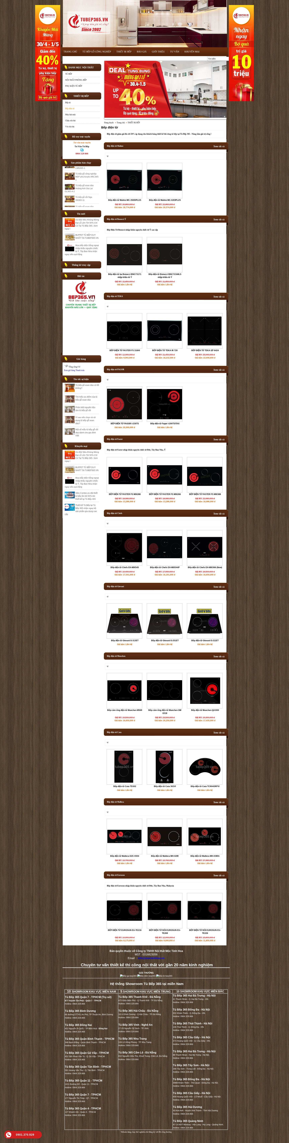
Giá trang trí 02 (82, 201)
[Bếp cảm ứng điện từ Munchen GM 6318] (164, 707)
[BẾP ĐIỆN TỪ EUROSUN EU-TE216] (124, 927)
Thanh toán (80, 370)
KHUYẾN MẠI (192, 51)
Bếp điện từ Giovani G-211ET (205, 640)
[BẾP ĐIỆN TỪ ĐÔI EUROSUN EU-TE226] (204, 927)
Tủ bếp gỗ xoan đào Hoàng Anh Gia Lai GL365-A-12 (84, 183)
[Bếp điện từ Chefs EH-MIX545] (124, 565)
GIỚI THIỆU (158, 51)
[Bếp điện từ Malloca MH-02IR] (164, 846)
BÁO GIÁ (142, 51)
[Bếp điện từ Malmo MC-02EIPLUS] (164, 197)
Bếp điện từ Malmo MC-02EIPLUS (165, 200)
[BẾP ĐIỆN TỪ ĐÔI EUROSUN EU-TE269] (164, 927)
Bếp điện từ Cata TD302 (124, 786)
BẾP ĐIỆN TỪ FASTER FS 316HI (125, 350)
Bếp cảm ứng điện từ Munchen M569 (124, 710)
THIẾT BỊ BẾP (123, 51)
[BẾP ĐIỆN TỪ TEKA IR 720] (164, 348)
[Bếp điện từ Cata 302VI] (164, 784)
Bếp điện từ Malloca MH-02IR (165, 856)
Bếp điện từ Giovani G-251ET (165, 640)
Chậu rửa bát (70, 120)
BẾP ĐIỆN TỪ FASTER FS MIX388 (205, 494)
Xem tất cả (218, 146)
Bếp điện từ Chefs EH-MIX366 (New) (205, 567)
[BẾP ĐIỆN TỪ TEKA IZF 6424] (204, 348)
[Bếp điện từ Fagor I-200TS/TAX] (164, 418)
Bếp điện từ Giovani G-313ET (124, 640)
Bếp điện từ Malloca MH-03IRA (205, 856)
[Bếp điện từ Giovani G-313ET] (124, 633)
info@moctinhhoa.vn (151, 958)
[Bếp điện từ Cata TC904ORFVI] (204, 778)
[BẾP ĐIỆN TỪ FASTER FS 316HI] (124, 348)
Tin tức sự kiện (81, 379)
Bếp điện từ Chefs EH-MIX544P (165, 567)
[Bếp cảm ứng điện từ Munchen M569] (124, 707)
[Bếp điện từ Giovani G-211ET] (204, 633)
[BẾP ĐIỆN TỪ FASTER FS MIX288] (124, 491)
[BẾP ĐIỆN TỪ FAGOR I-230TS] (124, 421)
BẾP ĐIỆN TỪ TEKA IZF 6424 (205, 350)
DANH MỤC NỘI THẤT (81, 67)
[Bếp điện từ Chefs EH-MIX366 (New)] (204, 565)
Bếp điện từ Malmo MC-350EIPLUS (124, 200)
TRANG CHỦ (70, 51)
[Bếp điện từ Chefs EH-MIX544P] (164, 565)
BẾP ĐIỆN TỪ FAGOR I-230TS (125, 423)
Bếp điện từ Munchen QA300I (205, 710)
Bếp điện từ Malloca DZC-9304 (124, 856)
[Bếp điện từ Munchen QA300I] (204, 703)
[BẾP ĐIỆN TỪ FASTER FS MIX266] (164, 491)
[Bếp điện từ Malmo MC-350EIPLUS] (124, 197)
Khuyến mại (81, 446)
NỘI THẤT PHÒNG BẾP (76, 80)
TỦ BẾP (68, 74)
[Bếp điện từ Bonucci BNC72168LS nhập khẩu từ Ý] (164, 271)
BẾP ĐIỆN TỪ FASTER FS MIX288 (125, 494)
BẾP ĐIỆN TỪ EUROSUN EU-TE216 (124, 930)
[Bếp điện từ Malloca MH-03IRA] (204, 848)
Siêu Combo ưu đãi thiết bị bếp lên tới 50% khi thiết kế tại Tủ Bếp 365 (86, 496)
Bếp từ (68, 102)
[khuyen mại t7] (165, 90)
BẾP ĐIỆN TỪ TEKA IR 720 (165, 350)
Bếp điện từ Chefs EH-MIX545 (125, 567)
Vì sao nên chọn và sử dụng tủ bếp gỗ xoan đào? (85, 420)
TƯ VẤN (174, 51)
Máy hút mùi (70, 114)
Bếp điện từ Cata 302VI (165, 786)
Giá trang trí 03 (82, 191)
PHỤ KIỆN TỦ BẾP (73, 86)
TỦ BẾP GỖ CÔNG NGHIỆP (96, 51)
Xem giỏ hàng (69, 370)
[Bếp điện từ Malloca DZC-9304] (124, 853)
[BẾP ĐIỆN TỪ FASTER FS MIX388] (204, 491)
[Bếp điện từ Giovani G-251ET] (164, 633)
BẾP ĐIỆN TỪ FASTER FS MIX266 (165, 494)
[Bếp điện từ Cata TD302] (124, 784)
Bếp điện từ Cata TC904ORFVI (205, 786)
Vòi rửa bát (69, 126)
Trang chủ (121, 122)
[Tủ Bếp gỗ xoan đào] (82, 308)
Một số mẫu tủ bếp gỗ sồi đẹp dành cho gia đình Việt (86, 432)
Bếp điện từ (69, 108)
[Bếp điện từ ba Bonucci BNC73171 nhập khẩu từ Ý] (124, 271)
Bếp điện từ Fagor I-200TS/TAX (164, 423)
